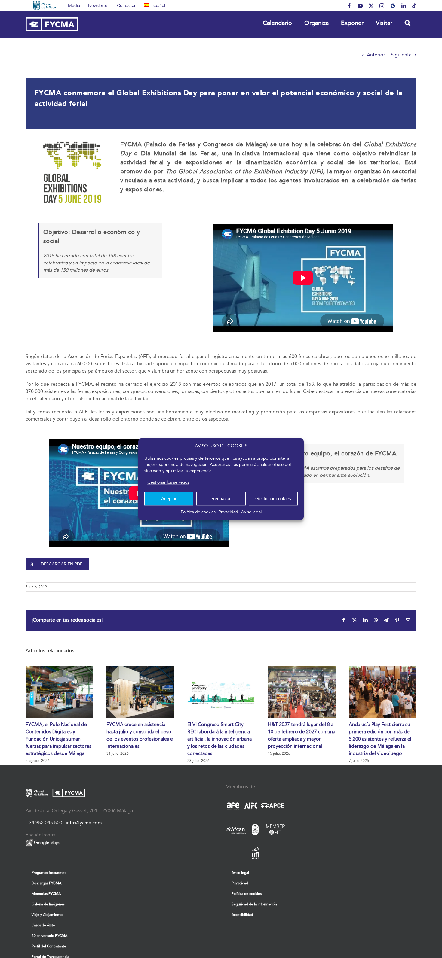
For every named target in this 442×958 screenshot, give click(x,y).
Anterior (376, 55)
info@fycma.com (84, 823)
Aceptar (168, 498)
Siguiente (401, 55)
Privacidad (228, 512)
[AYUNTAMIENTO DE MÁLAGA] (45, 5)
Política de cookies (198, 512)
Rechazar (221, 498)
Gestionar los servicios (168, 482)
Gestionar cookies (273, 498)
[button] (407, 22)
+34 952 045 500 (44, 823)
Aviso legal (251, 512)
